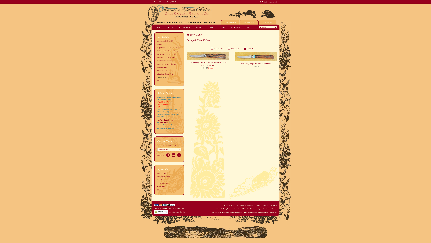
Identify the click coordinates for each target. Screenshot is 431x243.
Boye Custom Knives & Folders (267, 209)
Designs (198, 27)
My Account (273, 2)
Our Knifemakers (184, 27)
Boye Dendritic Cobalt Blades (201, 22)
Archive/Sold (235, 48)
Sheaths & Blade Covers (165, 74)
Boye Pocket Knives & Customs (168, 47)
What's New (162, 2)
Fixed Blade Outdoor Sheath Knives (245, 209)
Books (159, 44)
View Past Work (248, 22)
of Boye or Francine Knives (169, 98)
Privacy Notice (162, 173)
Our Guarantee (235, 27)
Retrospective (162, 67)
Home (156, 2)
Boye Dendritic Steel (176, 22)
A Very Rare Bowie (165, 120)
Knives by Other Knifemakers (220, 212)
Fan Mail (222, 27)
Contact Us (267, 22)
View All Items (162, 183)
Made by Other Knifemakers (167, 64)
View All (250, 48)
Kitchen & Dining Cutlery (224, 209)
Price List (210, 27)
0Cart (263, 2)
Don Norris (163, 122)
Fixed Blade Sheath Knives (166, 54)
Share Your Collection (165, 71)
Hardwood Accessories (165, 61)
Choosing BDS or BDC (166, 128)
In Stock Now (219, 48)
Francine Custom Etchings (166, 57)
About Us (169, 27)
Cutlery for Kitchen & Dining (167, 51)
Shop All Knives (230, 22)
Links (159, 190)
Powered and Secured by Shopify (178, 212)
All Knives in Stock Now (166, 41)
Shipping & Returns (164, 176)
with (170, 122)
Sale (158, 80)
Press (247, 27)
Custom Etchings (236, 212)
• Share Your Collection (166, 97)
